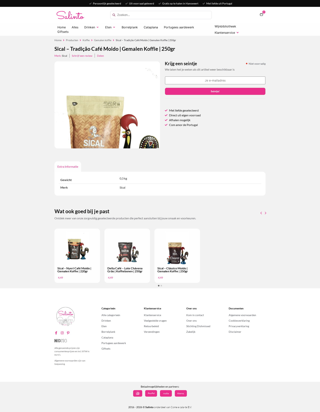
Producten (72, 40)
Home (57, 40)
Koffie (86, 40)
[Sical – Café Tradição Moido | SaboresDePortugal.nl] (107, 140)
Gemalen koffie (102, 40)
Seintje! (215, 91)
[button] (91, 27)
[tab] (67, 166)
